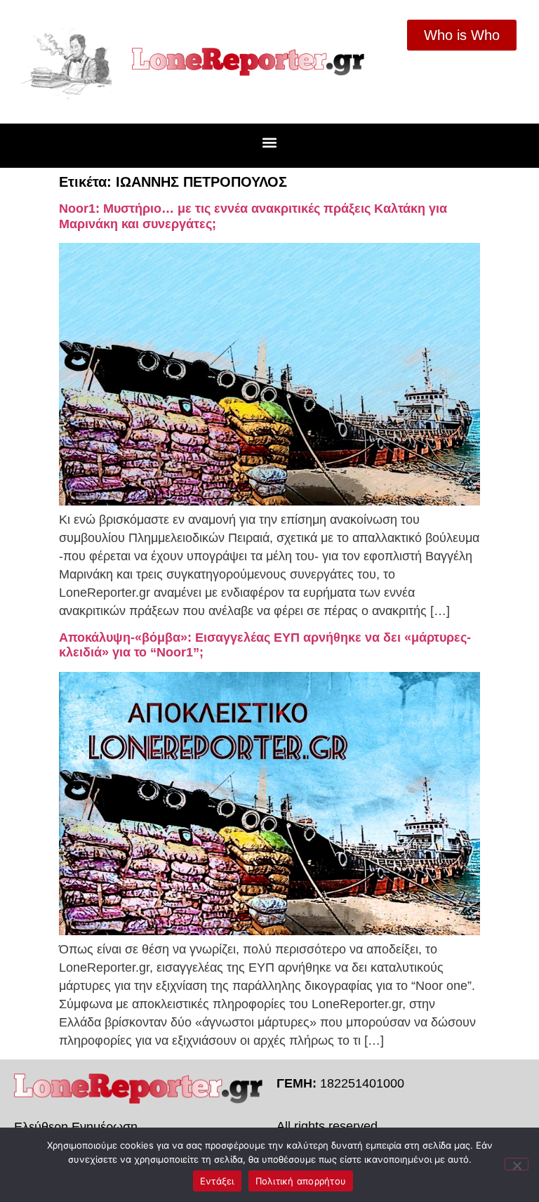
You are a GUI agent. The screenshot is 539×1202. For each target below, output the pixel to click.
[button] (269, 142)
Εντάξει (217, 1181)
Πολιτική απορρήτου (301, 1181)
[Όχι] (516, 1164)
